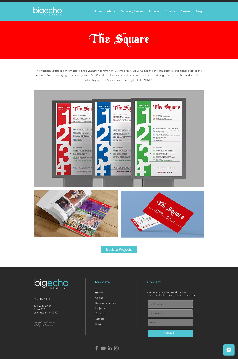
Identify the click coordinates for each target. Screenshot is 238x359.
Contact (100, 313)
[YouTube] (103, 348)
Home (99, 292)
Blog (98, 323)
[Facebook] (96, 348)
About (99, 297)
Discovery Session (106, 303)
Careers (99, 318)
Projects (100, 308)
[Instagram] (116, 348)
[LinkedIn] (110, 348)
